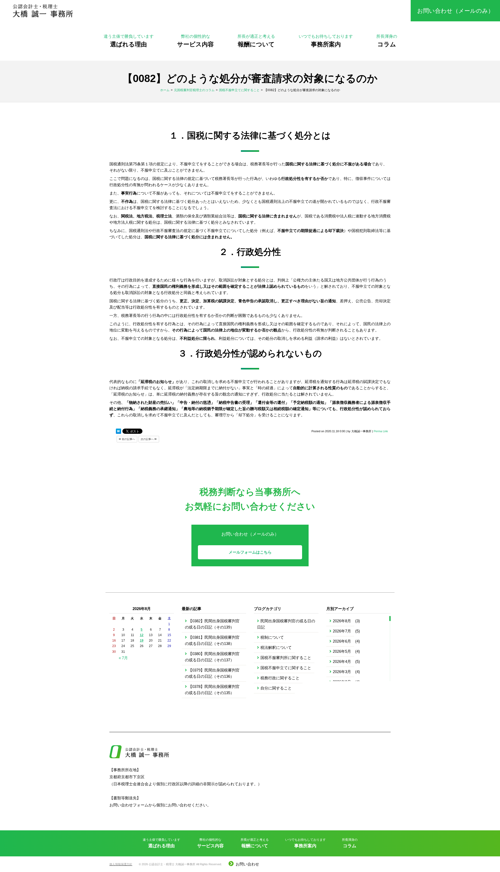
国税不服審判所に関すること (285, 657)
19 (141, 640)
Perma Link (381, 431)
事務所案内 (326, 41)
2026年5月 (342, 651)
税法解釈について (276, 647)
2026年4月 (342, 661)
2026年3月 (342, 671)
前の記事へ (128, 439)
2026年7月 (342, 631)
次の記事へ (147, 439)
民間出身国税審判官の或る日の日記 (286, 624)
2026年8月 (342, 621)
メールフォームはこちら (250, 552)
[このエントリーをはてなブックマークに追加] (118, 431)
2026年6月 (342, 641)
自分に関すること (276, 688)
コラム (386, 41)
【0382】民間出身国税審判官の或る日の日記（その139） (212, 624)
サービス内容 (195, 41)
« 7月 (123, 658)
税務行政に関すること (279, 678)
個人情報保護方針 (120, 864)
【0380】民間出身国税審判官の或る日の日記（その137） (212, 656)
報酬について (256, 41)
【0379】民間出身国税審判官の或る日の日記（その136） (212, 673)
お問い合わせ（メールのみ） (455, 11)
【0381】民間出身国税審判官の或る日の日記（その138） (212, 640)
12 (141, 635)
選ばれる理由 (129, 41)
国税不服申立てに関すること (285, 668)
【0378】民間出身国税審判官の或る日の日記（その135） (212, 689)
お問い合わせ (247, 864)
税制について (272, 637)
